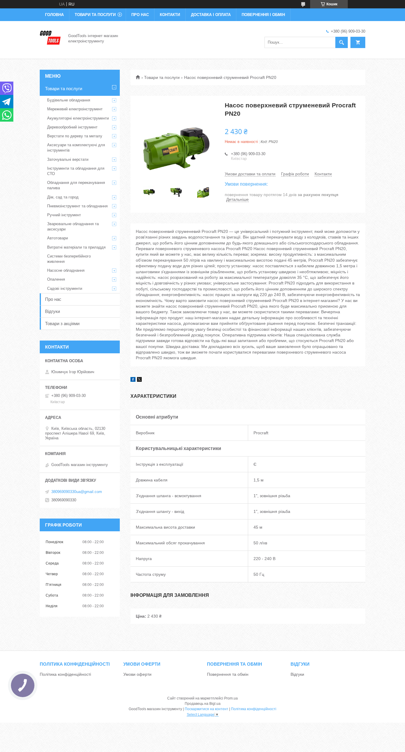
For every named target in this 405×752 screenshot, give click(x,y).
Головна (54, 14)
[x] (139, 380)
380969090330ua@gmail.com (76, 491)
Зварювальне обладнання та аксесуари (73, 226)
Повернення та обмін (227, 674)
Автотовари (57, 238)
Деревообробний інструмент (72, 127)
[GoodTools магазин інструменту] (50, 38)
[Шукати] (341, 42)
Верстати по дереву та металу (74, 136)
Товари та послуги (95, 14)
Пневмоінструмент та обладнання (77, 206)
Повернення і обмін (263, 14)
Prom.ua (231, 698)
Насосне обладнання (65, 270)
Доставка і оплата (211, 14)
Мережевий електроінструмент (75, 109)
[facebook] (132, 380)
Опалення (56, 279)
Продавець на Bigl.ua (203, 704)
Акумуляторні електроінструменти (78, 118)
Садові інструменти (64, 288)
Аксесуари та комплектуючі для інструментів (76, 147)
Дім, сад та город (63, 197)
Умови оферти (137, 674)
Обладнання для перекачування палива (76, 185)
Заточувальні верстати (67, 159)
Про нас (140, 14)
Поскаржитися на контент (206, 709)
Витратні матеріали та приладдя (76, 247)
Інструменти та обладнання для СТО (75, 171)
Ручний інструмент (64, 215)
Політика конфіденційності (65, 674)
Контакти (170, 14)
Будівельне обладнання (68, 100)
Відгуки (52, 311)
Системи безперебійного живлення (69, 259)
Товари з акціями (62, 323)
